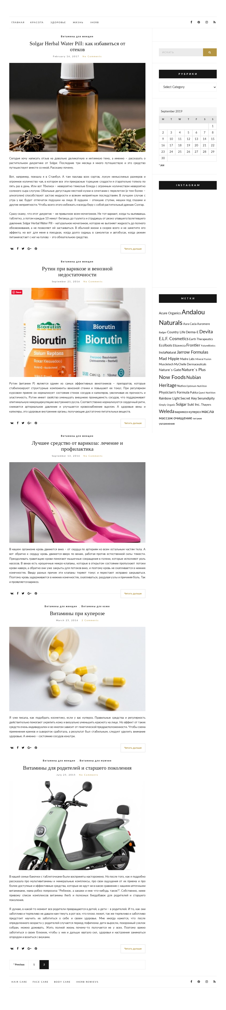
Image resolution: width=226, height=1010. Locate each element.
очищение (182, 418)
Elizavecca (179, 345)
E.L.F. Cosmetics (173, 339)
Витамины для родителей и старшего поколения (77, 768)
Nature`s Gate (170, 370)
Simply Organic (167, 405)
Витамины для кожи (95, 606)
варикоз (181, 412)
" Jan (161, 165)
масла (208, 411)
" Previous (18, 964)
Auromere (203, 324)
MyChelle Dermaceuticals (190, 364)
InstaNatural (167, 352)
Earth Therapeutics (201, 339)
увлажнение (167, 423)
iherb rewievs (87, 982)
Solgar (181, 404)
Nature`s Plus (194, 370)
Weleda (166, 411)
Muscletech (166, 364)
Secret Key (188, 398)
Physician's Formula (174, 392)
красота (37, 22)
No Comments (92, 56)
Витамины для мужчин (96, 761)
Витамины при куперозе (77, 613)
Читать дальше (133, 249)
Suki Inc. (193, 404)
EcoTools (165, 345)
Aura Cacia (189, 324)
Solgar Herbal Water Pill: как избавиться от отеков (77, 46)
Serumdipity (206, 398)
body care (62, 982)
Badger (162, 332)
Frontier (193, 345)
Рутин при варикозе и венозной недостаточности (77, 271)
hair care (19, 982)
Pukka (194, 392)
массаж (166, 418)
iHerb (94, 22)
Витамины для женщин (77, 37)
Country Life (176, 332)
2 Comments (90, 620)
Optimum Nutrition (196, 386)
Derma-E (192, 332)
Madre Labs (187, 359)
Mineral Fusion (203, 359)
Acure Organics (170, 313)
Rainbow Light (169, 398)
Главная (18, 22)
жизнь (78, 22)
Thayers (206, 404)
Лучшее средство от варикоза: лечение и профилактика (77, 446)
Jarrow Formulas (192, 352)
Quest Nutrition (206, 393)
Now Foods (172, 377)
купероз (194, 412)
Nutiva (181, 386)
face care (41, 982)
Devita (206, 332)
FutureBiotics (208, 346)
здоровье (58, 22)
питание (197, 418)
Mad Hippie (169, 359)
